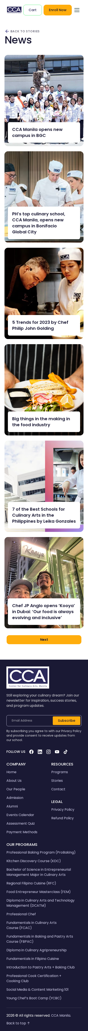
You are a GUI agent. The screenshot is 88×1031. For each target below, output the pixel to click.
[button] (76, 10)
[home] (14, 10)
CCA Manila (60, 1015)
